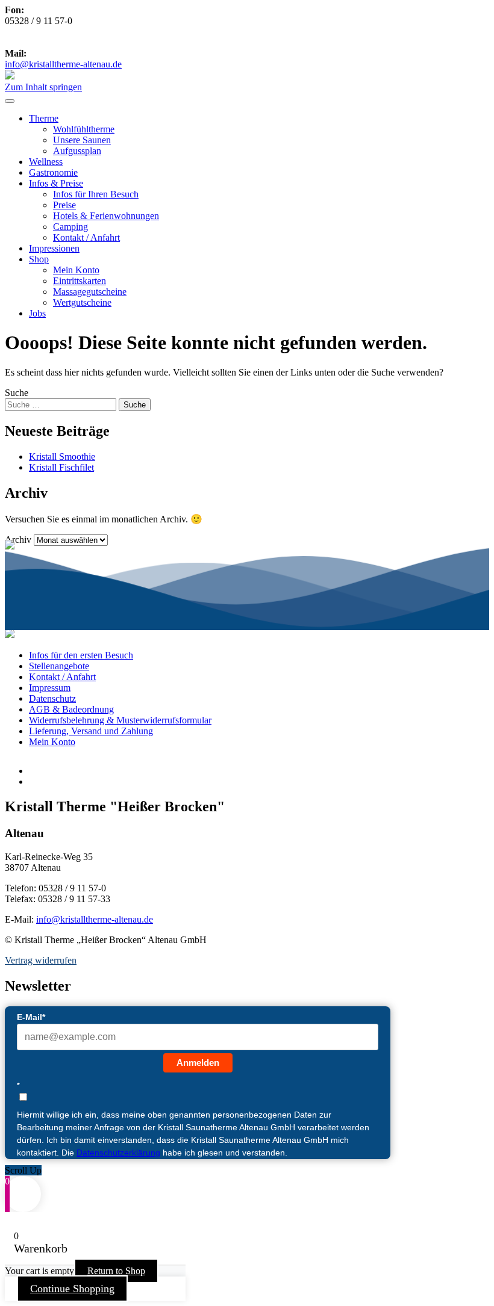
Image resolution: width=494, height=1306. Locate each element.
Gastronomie (53, 172)
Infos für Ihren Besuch (96, 194)
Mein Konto (76, 270)
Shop (39, 259)
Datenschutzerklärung (118, 1152)
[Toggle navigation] (9, 101)
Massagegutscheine (90, 291)
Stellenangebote (59, 666)
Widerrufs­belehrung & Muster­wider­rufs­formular (120, 720)
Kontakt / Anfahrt (86, 237)
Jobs (37, 313)
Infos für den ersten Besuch (81, 655)
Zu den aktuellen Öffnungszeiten (88, 42)
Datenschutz (52, 698)
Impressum (49, 687)
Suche (16, 393)
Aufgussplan (77, 151)
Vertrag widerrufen (41, 960)
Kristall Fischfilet (61, 467)
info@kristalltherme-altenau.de (63, 64)
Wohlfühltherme (83, 129)
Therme (43, 118)
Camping (70, 226)
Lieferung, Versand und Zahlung (91, 731)
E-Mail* (31, 1017)
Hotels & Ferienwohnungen (106, 216)
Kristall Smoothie (62, 456)
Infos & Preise (56, 183)
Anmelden (198, 1062)
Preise (64, 205)
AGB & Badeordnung (71, 709)
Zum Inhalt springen (43, 87)
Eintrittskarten (79, 281)
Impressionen (54, 248)
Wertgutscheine (82, 302)
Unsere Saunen (82, 140)
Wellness (46, 161)
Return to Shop (116, 1271)
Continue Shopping (72, 1289)
